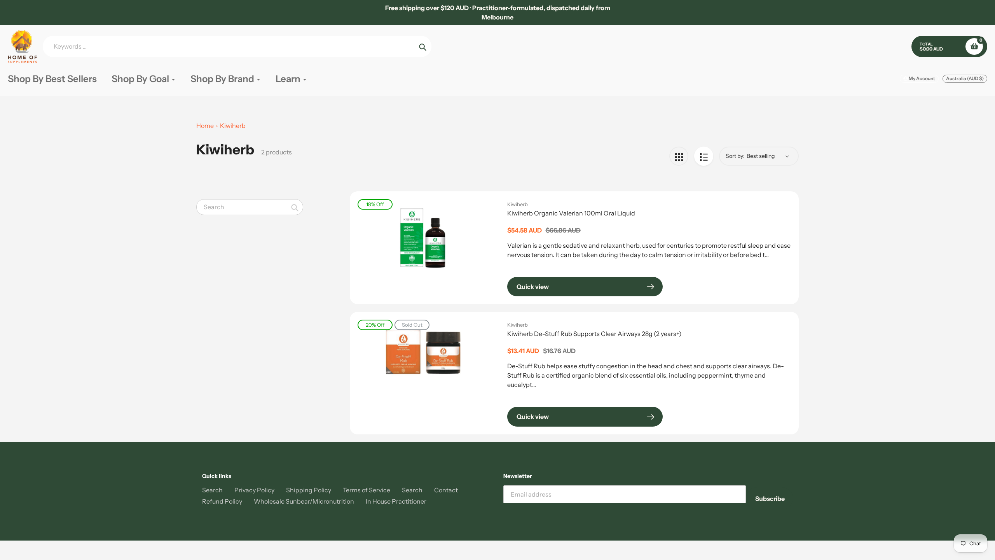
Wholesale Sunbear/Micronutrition (304, 501)
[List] (703, 156)
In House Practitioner (396, 501)
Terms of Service (366, 490)
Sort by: (735, 155)
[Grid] (678, 156)
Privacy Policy (254, 490)
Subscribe (770, 498)
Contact (446, 490)
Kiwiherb (233, 126)
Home (205, 126)
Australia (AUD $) (965, 78)
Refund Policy (222, 501)
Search (212, 490)
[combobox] (249, 207)
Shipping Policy (308, 490)
